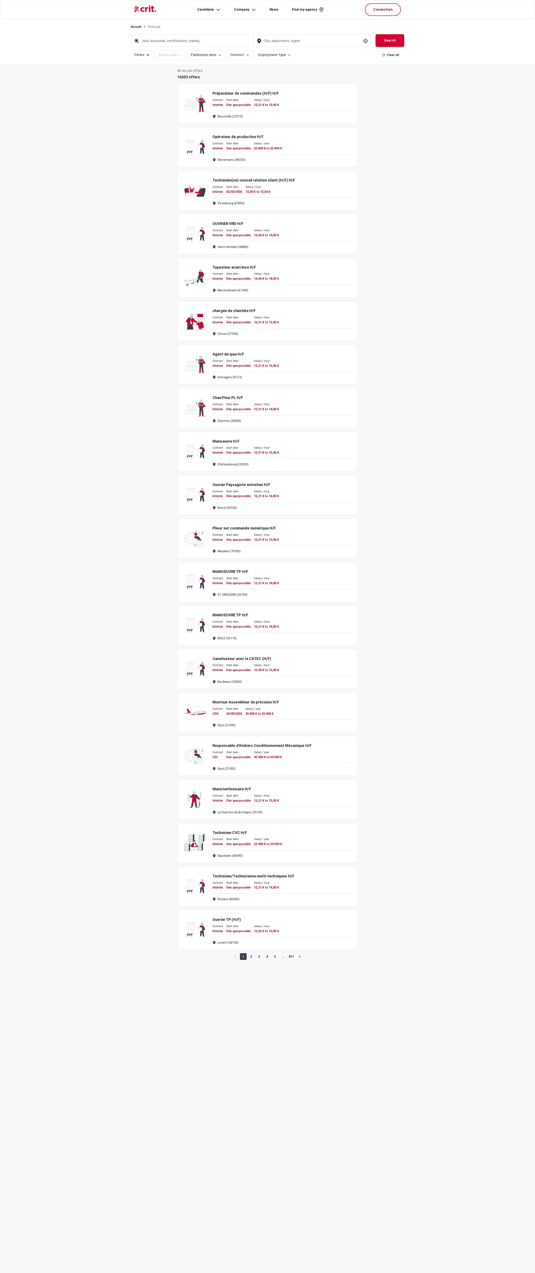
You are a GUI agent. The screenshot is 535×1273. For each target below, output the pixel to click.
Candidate (205, 9)
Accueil (136, 26)
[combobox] (311, 43)
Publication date (203, 55)
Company (241, 9)
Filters (139, 55)
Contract (237, 55)
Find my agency (304, 9)
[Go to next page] (299, 956)
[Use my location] (365, 41)
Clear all (393, 55)
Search (390, 40)
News (274, 9)
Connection (382, 9)
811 (291, 956)
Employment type (272, 55)
